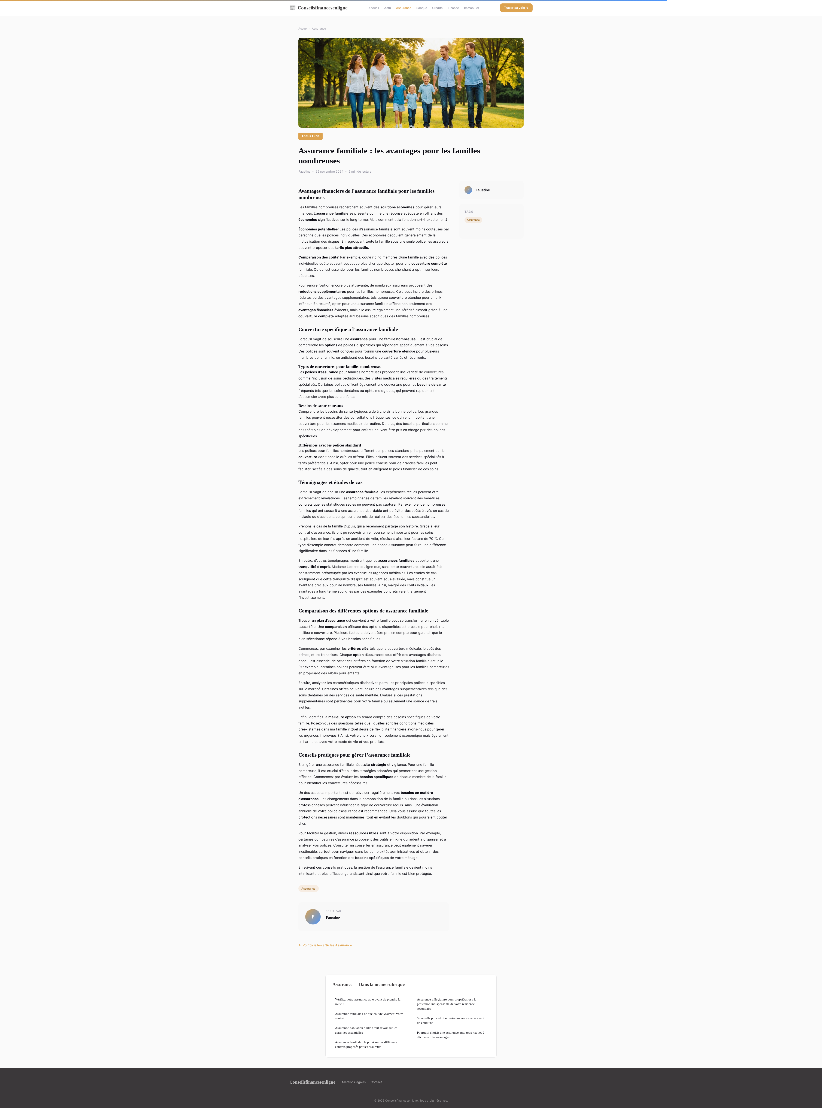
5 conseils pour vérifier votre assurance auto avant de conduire (450, 1020)
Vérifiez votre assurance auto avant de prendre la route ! (368, 1001)
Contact (376, 1082)
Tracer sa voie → (516, 7)
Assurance (403, 8)
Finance (453, 8)
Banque (421, 8)
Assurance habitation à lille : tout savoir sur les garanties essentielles (366, 1030)
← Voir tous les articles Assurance (325, 945)
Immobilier (471, 8)
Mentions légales (354, 1082)
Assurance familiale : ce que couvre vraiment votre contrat (369, 1016)
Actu (387, 8)
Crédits (437, 8)
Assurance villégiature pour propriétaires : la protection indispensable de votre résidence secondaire (446, 1003)
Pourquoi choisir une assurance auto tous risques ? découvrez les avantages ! (450, 1035)
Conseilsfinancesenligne (318, 7)
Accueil (373, 8)
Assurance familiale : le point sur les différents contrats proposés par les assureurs (366, 1044)
